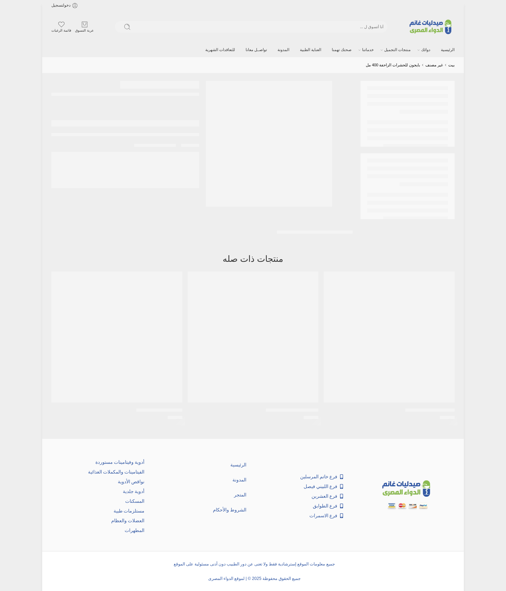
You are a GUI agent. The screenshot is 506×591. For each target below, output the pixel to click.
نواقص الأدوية (131, 481)
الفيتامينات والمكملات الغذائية (116, 472)
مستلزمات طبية (129, 511)
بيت (451, 65)
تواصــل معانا (256, 50)
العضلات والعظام (127, 520)
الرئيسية (448, 50)
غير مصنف (434, 65)
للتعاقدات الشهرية (220, 50)
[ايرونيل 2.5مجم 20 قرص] (116, 337)
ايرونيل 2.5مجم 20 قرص (159, 409)
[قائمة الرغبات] (331, 279)
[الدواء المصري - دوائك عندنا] (431, 27)
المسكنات (134, 501)
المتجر (240, 495)
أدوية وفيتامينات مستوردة (119, 462)
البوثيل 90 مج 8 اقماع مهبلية (292, 409)
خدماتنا (368, 50)
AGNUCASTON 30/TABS (430, 409)
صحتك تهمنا (342, 50)
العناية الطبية (310, 50)
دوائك (425, 50)
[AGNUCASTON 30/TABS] (389, 337)
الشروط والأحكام (229, 510)
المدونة (283, 50)
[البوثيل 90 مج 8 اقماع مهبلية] (253, 337)
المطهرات (134, 530)
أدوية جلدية (133, 491)
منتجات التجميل (397, 50)
